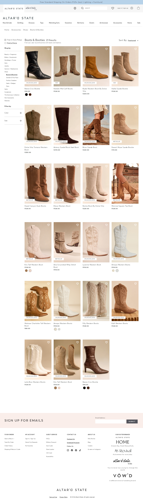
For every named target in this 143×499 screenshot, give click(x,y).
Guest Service (51, 434)
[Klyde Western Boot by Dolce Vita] (96, 66)
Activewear (104, 23)
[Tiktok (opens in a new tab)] (80, 450)
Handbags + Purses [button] (10, 60)
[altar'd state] (18, 18)
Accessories (117, 23)
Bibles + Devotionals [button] (10, 57)
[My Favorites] (112, 8)
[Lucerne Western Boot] (96, 242)
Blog (89, 442)
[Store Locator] (75, 8)
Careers (90, 446)
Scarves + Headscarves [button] (11, 69)
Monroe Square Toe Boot (122, 206)
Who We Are (91, 438)
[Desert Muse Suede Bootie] (125, 125)
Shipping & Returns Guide (12, 449)
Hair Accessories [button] (9, 98)
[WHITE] (113, 270)
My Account (30, 434)
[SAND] (30, 270)
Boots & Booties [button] (11, 74)
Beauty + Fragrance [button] (10, 54)
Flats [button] (7, 86)
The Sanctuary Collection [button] (11, 95)
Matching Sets (54, 23)
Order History (8, 446)
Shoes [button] (6, 72)
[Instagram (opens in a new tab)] (68, 450)
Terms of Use (53, 497)
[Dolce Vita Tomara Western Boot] (38, 125)
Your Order (9, 434)
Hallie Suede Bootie (120, 89)
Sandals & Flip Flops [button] (12, 77)
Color (6, 113)
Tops (41, 23)
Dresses (32, 23)
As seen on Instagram (94, 449)
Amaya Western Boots (121, 265)
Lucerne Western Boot (92, 265)
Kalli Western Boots (120, 323)
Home (129, 23)
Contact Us (71, 434)
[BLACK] (26, 94)
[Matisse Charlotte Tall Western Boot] (38, 301)
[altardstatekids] (31, 8)
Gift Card (49, 453)
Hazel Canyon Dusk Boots (35, 206)
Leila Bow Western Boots (35, 382)
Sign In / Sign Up (30, 438)
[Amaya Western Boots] (125, 242)
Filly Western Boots (91, 323)
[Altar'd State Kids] (123, 461)
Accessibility (49, 456)
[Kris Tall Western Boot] (38, 242)
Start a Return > (9, 438)
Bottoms (80, 23)
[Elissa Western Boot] (67, 183)
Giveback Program (73, 442)
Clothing (20, 23)
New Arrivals (7, 23)
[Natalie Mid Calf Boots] (67, 66)
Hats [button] (5, 63)
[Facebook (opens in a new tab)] (72, 450)
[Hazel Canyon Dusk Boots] (38, 183)
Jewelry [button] (6, 66)
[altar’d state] (14, 8)
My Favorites (29, 446)
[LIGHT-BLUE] (117, 270)
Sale (138, 23)
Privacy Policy (64, 497)
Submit (132, 421)
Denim (91, 23)
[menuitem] (7, 22)
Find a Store (12, 43)
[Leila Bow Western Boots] (38, 360)
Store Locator (50, 449)
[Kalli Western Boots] (125, 301)
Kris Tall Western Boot (34, 265)
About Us (91, 434)
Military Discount (51, 442)
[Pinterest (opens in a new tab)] (76, 450)
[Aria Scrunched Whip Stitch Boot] (67, 242)
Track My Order (9, 442)
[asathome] (123, 440)
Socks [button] (6, 89)
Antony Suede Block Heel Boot (66, 147)
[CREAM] (26, 270)
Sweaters (68, 23)
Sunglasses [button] (7, 92)
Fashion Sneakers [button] (11, 80)
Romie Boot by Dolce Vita (93, 206)
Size (5, 121)
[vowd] (123, 475)
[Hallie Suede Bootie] (125, 66)
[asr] (123, 450)
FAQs (48, 438)
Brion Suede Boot (90, 147)
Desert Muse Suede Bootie (123, 147)
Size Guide (49, 446)
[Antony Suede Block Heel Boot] (67, 125)
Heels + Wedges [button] (11, 83)
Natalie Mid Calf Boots (63, 89)
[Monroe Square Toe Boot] (125, 183)
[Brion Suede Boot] (96, 125)
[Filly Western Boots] (96, 301)
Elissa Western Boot (62, 206)
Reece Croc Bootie (32, 89)
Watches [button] (7, 100)
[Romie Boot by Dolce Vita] (96, 183)
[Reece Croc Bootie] (38, 66)
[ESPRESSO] (30, 94)
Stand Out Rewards (31, 442)
